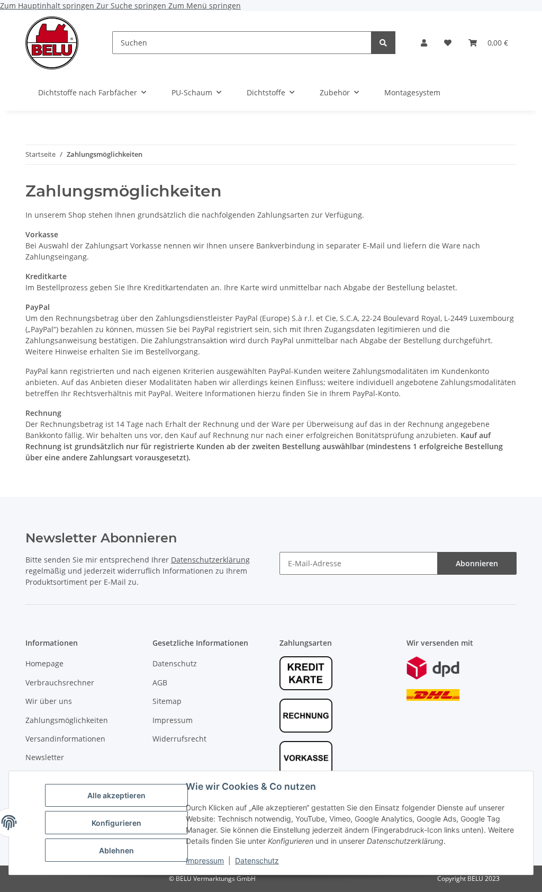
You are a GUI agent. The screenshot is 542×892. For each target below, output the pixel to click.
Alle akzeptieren (116, 795)
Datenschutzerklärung (210, 560)
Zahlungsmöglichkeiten (66, 720)
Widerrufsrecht (179, 739)
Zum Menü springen (204, 6)
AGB (159, 682)
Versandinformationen (65, 739)
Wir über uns (48, 701)
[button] (424, 42)
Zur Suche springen (132, 6)
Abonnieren (477, 563)
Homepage (44, 663)
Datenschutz (257, 860)
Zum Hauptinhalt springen (48, 6)
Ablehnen (116, 850)
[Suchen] (383, 42)
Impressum (205, 860)
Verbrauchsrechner (59, 682)
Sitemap (167, 701)
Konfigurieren (116, 822)
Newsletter (44, 757)
